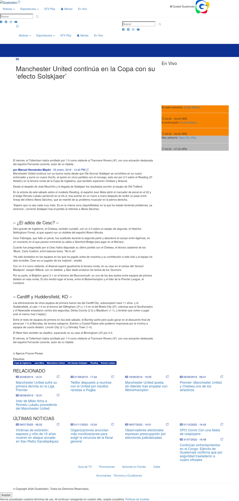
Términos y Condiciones (128, 475)
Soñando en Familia (134, 466)
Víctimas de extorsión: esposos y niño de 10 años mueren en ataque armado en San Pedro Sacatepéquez (37, 435)
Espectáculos (28, 9)
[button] (37, 16)
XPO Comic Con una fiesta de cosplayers (200, 431)
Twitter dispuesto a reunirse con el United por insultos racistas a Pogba (91, 386)
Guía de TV (85, 466)
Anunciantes (103, 475)
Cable (156, 466)
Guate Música (192, 107)
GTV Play (49, 9)
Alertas (67, 9)
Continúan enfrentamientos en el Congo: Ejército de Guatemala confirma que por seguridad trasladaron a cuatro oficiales (201, 452)
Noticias (8, 9)
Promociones (107, 466)
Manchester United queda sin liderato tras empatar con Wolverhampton (146, 386)
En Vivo (82, 9)
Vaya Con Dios (187, 137)
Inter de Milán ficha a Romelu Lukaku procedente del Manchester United (36, 404)
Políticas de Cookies (137, 499)
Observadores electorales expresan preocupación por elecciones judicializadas (145, 433)
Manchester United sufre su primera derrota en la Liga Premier (36, 386)
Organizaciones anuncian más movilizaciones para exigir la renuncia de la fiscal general (92, 435)
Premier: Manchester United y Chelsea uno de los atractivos (201, 386)
